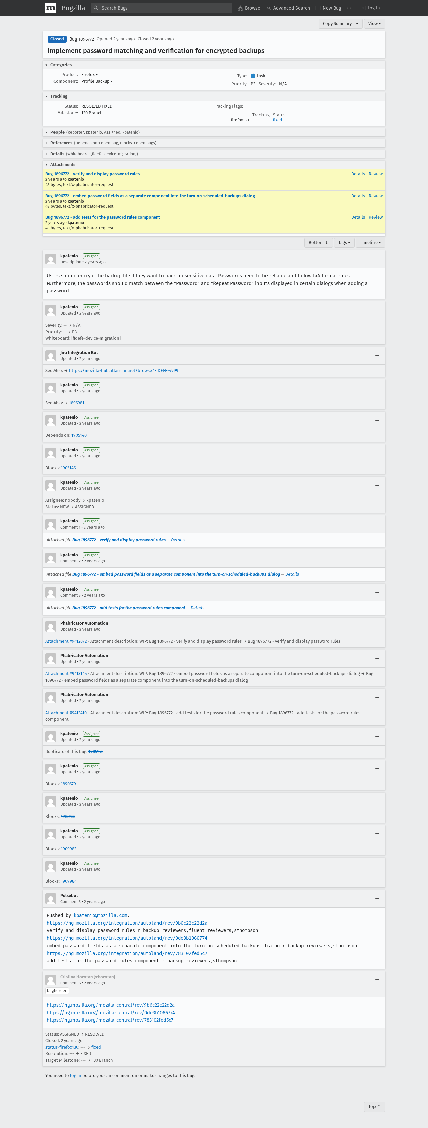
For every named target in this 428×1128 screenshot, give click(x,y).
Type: (242, 75)
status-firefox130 (61, 1047)
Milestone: (67, 112)
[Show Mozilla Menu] (50, 8)
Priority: (239, 83)
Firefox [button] (89, 74)
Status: (71, 106)
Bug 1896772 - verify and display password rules (92, 173)
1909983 (68, 848)
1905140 (79, 435)
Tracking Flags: (228, 106)
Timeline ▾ (370, 242)
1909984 (69, 881)
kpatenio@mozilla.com (100, 915)
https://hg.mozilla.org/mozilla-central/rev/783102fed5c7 (110, 1020)
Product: (69, 74)
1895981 (76, 402)
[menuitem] (249, 8)
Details (358, 173)
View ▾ (374, 23)
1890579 (68, 783)
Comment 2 (70, 561)
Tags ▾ (344, 242)
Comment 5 (70, 901)
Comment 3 (70, 595)
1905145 (68, 467)
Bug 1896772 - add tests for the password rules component (102, 217)
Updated (68, 313)
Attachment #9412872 (66, 641)
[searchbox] (161, 8)
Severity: (267, 83)
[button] (370, 8)
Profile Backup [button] (97, 81)
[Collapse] (377, 259)
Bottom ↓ (319, 242)
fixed (277, 120)
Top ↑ (374, 1106)
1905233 (68, 816)
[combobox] (161, 8)
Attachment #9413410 (66, 712)
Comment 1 (70, 527)
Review (376, 173)
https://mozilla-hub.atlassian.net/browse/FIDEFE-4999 (123, 370)
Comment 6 (70, 983)
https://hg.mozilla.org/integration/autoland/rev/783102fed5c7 (127, 953)
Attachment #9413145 (66, 673)
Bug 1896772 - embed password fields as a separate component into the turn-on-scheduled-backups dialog (150, 195)
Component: (66, 81)
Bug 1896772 (81, 39)
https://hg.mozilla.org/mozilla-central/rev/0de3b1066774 (111, 1013)
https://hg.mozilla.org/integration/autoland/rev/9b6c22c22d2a (127, 923)
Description (70, 262)
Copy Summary (337, 23)
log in (75, 1075)
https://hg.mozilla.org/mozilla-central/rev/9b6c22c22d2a (111, 1005)
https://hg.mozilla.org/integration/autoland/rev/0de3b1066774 (127, 938)
